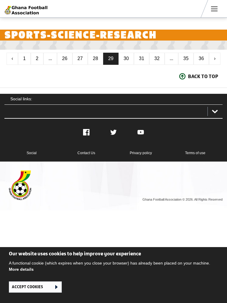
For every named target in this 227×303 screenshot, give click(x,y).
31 (141, 58)
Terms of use (195, 153)
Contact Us (86, 153)
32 (157, 58)
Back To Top (203, 76)
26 (64, 58)
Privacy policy (141, 153)
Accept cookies (27, 286)
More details (21, 269)
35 (186, 58)
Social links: (21, 98)
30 (126, 58)
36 (201, 58)
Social (32, 153)
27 (80, 58)
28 (95, 58)
